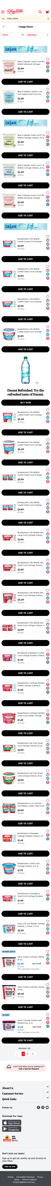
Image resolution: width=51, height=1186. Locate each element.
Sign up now (9, 1166)
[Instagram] (42, 1108)
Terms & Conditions (29, 1180)
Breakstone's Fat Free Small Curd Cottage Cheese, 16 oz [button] (30, 744)
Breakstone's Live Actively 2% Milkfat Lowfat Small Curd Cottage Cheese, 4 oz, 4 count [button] (31, 805)
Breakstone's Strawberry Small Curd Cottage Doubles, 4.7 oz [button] (30, 895)
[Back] (3, 26)
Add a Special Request (28, 1069)
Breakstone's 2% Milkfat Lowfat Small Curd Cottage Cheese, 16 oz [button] (30, 270)
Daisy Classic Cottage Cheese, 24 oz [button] (31, 988)
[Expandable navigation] (3, 12)
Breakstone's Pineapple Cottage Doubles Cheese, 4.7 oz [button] (30, 835)
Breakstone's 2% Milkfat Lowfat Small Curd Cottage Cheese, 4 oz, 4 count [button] (30, 474)
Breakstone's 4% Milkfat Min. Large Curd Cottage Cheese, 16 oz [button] (31, 534)
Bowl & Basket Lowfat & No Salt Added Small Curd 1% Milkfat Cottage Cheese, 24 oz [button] (31, 93)
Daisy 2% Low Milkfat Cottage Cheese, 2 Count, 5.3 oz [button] (31, 925)
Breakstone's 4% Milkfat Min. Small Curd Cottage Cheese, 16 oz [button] (31, 564)
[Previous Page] (17, 1054)
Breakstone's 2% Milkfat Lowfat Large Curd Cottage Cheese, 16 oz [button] (30, 240)
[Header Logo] (15, 12)
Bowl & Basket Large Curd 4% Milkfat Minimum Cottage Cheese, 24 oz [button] (31, 63)
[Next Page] (33, 1054)
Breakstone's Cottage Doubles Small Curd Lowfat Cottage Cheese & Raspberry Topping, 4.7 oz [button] (31, 714)
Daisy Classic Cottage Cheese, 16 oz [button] (31, 958)
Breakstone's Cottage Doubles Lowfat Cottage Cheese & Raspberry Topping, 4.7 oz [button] (31, 684)
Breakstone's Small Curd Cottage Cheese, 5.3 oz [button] (29, 864)
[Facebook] (38, 1108)
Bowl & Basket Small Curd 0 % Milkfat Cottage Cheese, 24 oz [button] (31, 136)
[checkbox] (48, 59)
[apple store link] (11, 1124)
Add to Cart (25, 81)
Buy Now (25, 402)
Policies (11, 1177)
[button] (40, 12)
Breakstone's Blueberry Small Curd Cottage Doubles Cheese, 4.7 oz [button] (31, 654)
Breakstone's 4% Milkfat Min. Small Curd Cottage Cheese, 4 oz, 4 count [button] (31, 624)
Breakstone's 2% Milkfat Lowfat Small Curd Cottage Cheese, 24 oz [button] (30, 413)
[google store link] (11, 1131)
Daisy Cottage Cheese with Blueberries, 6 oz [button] (30, 1021)
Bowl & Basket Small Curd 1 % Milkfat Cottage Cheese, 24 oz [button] (31, 166)
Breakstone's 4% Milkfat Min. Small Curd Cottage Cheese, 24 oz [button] (31, 594)
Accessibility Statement (25, 1177)
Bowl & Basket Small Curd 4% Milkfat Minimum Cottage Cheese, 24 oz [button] (31, 197)
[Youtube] (47, 1108)
